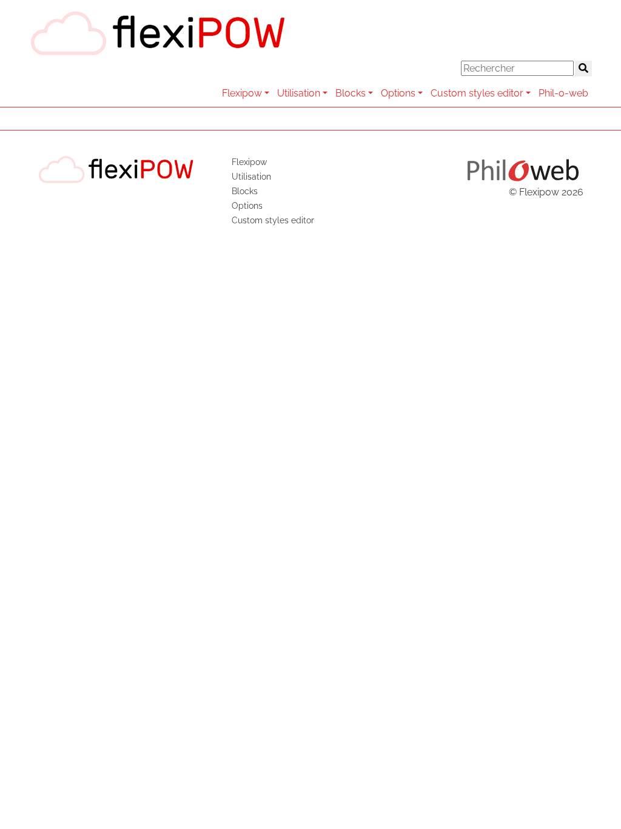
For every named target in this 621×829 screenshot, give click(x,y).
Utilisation (298, 93)
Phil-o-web (563, 93)
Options (398, 93)
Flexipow (242, 93)
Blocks (350, 93)
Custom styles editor (477, 93)
